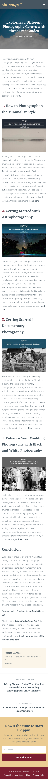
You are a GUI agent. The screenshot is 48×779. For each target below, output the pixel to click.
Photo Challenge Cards (13, 775)
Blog (28, 775)
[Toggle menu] (43, 4)
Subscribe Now (24, 757)
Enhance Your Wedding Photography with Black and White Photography (23, 444)
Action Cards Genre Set (26, 621)
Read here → (35, 200)
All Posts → (9, 664)
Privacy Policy (39, 775)
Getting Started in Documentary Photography (19, 325)
